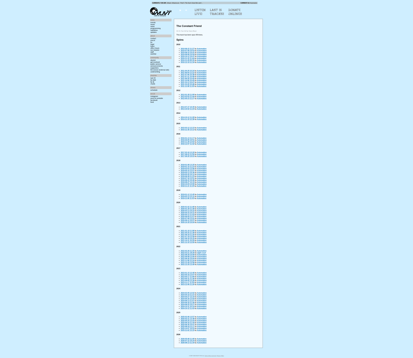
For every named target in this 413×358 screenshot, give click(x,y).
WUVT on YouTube (156, 98)
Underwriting (155, 72)
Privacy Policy (220, 355)
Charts (152, 84)
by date (153, 80)
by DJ (152, 82)
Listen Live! (200, 12)
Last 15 (153, 78)
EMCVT (152, 40)
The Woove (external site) (159, 70)
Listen (152, 46)
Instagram (154, 96)
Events (153, 22)
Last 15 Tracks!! (217, 12)
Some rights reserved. (210, 355)
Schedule (153, 90)
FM (151, 42)
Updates (153, 32)
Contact (153, 38)
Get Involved (155, 62)
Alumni (153, 60)
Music (152, 24)
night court (201, 253)
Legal (152, 44)
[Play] (180, 10)
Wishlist (153, 54)
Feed (152, 102)
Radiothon (154, 30)
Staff (152, 52)
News (152, 26)
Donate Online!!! (235, 12)
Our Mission (154, 50)
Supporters (154, 68)
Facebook (153, 100)
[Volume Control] (186, 10)
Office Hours (154, 48)
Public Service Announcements (156, 65)
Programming (155, 28)
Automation (201, 49)
